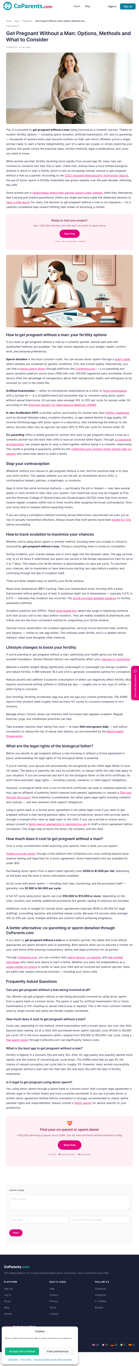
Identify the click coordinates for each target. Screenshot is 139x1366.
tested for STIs (121, 519)
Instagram (100, 1294)
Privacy (53, 1301)
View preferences (58, 1351)
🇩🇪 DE (114, 1344)
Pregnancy (27, 21)
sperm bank (122, 359)
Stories (8, 1313)
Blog (17, 21)
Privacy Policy (26, 1359)
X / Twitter (100, 1301)
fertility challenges (117, 412)
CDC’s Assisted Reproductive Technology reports (96, 175)
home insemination (115, 390)
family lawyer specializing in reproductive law (57, 824)
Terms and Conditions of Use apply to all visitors (52, 1359)
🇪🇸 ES (131, 1344)
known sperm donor (32, 368)
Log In (7, 1294)
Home (9, 21)
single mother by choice (21, 967)
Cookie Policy (13, 1359)
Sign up (128, 6)
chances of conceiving (115, 659)
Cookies (53, 1313)
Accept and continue (22, 1351)
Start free (69, 233)
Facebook (100, 1288)
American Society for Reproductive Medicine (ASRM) (62, 405)
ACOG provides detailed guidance (94, 598)
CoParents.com (85, 368)
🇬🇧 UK (95, 1344)
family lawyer (83, 1103)
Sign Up (8, 1288)
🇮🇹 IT (123, 1344)
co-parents (94, 957)
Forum (7, 1301)
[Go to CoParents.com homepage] (27, 6)
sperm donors (76, 957)
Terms (52, 1307)
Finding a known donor (21, 853)
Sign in (112, 6)
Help (52, 1288)
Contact (53, 1294)
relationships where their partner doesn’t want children (67, 192)
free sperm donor (17, 1040)
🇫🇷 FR (105, 1344)
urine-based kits (66, 610)
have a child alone (17, 202)
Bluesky (99, 1307)
